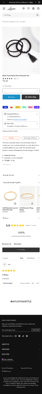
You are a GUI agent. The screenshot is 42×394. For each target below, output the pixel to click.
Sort (21, 258)
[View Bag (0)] (38, 8)
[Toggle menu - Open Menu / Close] (4, 8)
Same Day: (10, 123)
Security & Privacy (26, 368)
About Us (5, 344)
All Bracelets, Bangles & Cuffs (10, 22)
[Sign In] (33, 8)
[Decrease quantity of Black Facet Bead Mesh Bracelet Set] (5, 90)
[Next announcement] (36, 2)
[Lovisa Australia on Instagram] (16, 336)
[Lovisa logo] (11, 8)
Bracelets (22, 22)
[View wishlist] (28, 8)
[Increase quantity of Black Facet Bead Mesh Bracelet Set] (37, 90)
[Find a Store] (23, 8)
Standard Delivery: (13, 114)
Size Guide (8, 86)
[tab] (11, 138)
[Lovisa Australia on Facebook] (19, 336)
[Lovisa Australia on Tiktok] (23, 336)
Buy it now (11, 97)
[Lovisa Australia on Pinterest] (27, 336)
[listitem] (21, 49)
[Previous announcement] (4, 2)
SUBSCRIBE (35, 330)
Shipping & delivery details (10, 131)
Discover (5, 354)
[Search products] (37, 15)
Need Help (5, 349)
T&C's (31, 2)
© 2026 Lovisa (6, 371)
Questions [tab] (17, 244)
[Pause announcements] (39, 2)
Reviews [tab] (6, 244)
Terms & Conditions (7, 368)
